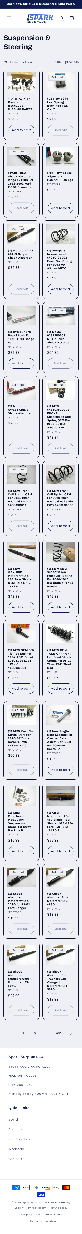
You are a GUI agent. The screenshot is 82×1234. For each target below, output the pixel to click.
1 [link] (11, 1033)
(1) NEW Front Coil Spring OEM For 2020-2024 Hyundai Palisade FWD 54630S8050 (60, 498)
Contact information (43, 1221)
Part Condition (19, 1139)
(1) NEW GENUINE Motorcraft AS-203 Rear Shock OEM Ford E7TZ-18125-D (20, 577)
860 (59, 1033)
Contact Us (16, 1159)
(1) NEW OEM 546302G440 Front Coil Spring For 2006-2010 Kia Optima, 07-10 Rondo (60, 577)
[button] (9, 18)
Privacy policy (37, 1208)
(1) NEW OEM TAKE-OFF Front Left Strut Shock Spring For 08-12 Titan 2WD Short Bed (59, 658)
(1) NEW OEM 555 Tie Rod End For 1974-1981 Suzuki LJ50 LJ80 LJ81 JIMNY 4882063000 (21, 658)
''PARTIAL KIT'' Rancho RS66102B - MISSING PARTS (20, 104)
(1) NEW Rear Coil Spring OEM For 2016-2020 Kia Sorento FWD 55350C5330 (21, 738)
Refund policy (58, 1208)
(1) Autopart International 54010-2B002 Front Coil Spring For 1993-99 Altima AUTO (59, 259)
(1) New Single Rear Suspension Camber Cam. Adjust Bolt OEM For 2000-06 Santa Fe (59, 740)
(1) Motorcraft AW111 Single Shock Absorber (20, 410)
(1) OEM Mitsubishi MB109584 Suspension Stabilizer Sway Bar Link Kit (19, 821)
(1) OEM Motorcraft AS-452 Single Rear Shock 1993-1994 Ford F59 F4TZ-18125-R (60, 821)
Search (13, 1119)
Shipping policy (30, 1214)
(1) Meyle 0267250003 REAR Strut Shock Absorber (59, 337)
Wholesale (16, 1149)
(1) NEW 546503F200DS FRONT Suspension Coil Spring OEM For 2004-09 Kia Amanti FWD (59, 417)
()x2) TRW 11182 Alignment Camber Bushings (60, 176)
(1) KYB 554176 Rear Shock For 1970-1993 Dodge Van (21, 337)
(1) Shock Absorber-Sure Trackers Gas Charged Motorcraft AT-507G (58, 980)
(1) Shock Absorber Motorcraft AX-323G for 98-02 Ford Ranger (19, 901)
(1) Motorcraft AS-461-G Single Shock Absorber (21, 254)
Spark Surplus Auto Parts (38, 1202)
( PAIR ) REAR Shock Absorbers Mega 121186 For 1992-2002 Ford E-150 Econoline (20, 180)
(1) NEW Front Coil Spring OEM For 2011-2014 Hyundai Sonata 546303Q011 (20, 498)
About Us (15, 1129)
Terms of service (54, 1214)
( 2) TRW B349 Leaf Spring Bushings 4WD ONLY (58, 104)
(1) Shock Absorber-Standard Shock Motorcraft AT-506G (20, 978)
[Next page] (71, 1033)
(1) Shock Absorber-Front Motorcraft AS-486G (58, 899)
